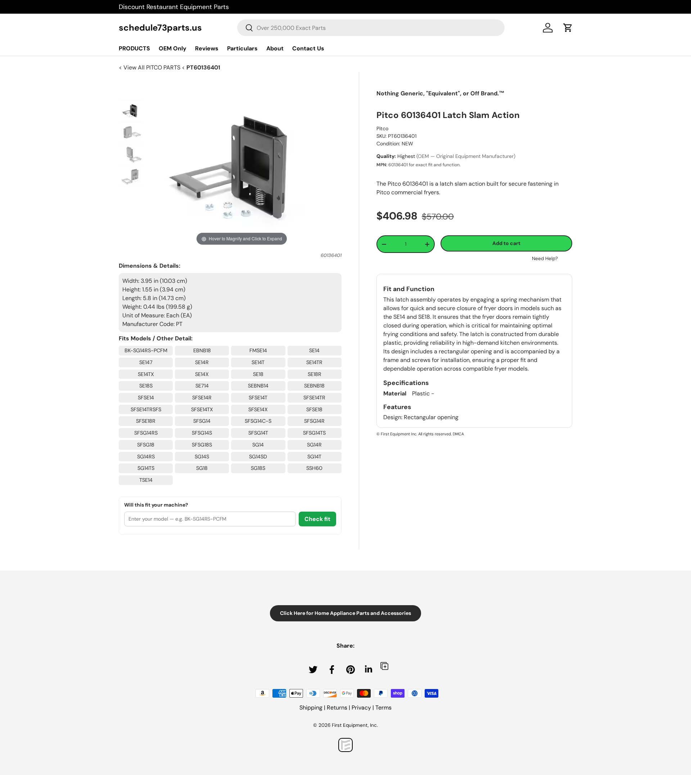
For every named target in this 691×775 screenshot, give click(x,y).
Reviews (206, 48)
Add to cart (506, 243)
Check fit (317, 519)
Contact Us (308, 48)
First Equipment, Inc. (355, 725)
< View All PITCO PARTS (150, 67)
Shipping (310, 707)
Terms (383, 707)
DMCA (458, 433)
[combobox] (371, 27)
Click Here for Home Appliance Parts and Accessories (345, 613)
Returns (337, 707)
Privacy (361, 707)
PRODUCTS (134, 48)
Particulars (242, 48)
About (275, 48)
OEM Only (172, 48)
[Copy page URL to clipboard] (384, 666)
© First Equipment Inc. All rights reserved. (414, 433)
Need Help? (545, 258)
